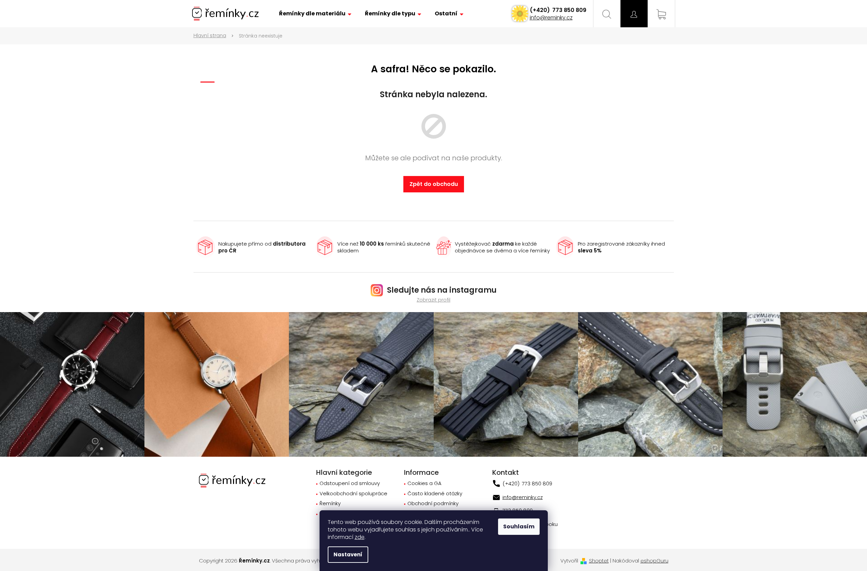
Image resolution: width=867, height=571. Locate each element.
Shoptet (599, 560)
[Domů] (213, 36)
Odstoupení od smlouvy (350, 483)
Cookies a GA (424, 483)
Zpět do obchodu (433, 184)
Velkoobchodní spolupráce (353, 494)
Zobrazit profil (433, 299)
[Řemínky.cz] (232, 480)
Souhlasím (519, 526)
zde (360, 537)
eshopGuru (654, 560)
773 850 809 (568, 10)
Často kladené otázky (434, 494)
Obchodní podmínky (433, 504)
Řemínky (330, 504)
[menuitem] (315, 13)
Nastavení (348, 554)
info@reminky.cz (551, 17)
